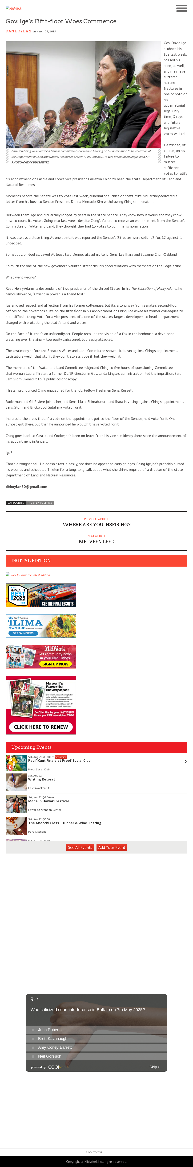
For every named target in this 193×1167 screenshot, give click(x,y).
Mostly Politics (40, 502)
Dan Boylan (19, 31)
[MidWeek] (51, 8)
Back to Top (94, 1152)
